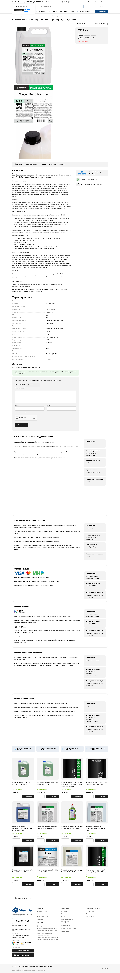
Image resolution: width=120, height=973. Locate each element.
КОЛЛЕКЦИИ (41, 11)
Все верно (19, 10)
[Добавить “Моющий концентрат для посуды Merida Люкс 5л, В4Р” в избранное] (57, 761)
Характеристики (31, 164)
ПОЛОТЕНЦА (63, 11)
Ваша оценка (20, 385)
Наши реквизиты (42, 916)
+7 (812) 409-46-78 (69, 2)
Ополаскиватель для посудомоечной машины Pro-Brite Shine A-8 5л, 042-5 (23, 828)
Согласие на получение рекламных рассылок (44, 934)
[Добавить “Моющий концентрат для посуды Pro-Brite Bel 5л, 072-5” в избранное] (81, 848)
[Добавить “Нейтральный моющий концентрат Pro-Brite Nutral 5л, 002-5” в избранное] (106, 804)
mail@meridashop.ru (19, 925)
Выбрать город (27, 10)
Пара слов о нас (42, 911)
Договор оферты (42, 926)
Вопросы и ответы (67, 919)
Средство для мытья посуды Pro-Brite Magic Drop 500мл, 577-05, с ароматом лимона (96, 872)
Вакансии (40, 914)
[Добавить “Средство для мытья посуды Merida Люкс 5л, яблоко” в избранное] (32, 761)
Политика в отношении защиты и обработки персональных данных (47, 929)
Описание (18, 164)
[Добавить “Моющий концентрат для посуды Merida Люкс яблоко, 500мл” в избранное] (81, 804)
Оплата (97, 1)
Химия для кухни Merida (46, 16)
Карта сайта (104, 968)
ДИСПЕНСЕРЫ (52, 11)
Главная (14, 16)
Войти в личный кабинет (69, 928)
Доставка (90, 1)
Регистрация (65, 931)
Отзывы (43, 164)
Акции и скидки (90, 911)
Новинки (88, 914)
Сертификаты (65, 922)
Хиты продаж (90, 916)
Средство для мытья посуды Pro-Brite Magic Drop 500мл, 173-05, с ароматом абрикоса (71, 784)
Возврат (63, 916)
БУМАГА (73, 11)
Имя (17, 405)
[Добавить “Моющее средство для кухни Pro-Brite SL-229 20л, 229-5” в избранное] (32, 848)
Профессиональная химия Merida (28, 16)
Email (49, 405)
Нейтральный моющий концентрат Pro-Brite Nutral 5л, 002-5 (95, 828)
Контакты (104, 1)
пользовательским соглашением (47, 413)
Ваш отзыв (20, 388)
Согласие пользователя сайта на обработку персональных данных (47, 938)
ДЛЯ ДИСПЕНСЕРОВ (84, 11)
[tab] (18, 164)
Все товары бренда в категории (91, 184)
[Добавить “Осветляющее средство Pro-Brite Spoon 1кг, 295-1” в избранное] (57, 848)
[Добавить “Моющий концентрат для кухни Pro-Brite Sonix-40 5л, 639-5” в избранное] (57, 804)
